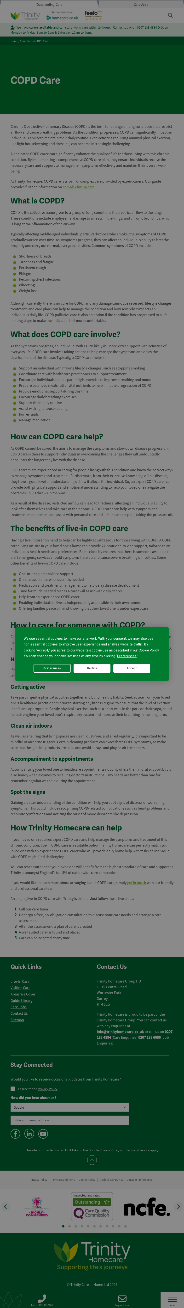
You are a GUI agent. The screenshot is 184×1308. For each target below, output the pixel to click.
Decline (92, 668)
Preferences (52, 668)
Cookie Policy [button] (149, 650)
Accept (132, 668)
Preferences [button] (127, 656)
